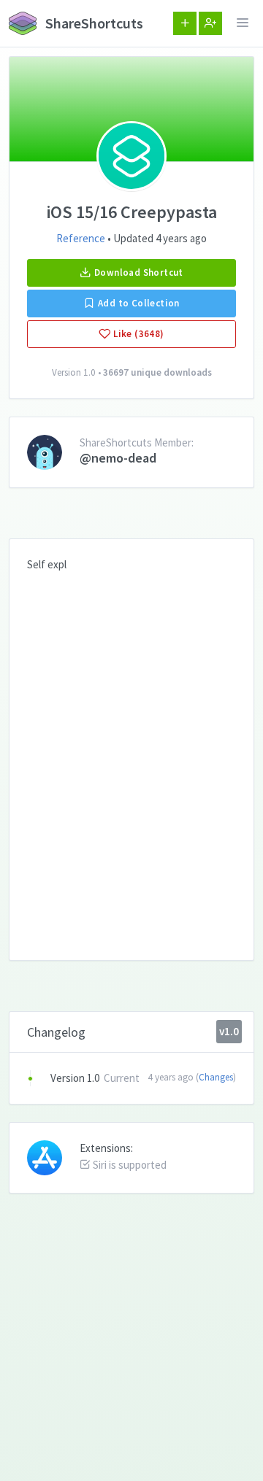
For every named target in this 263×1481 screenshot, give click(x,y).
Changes (216, 1077)
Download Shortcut (137, 272)
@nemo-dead (118, 457)
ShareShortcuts (92, 23)
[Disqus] (131, 755)
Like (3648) (137, 334)
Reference (80, 238)
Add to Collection (138, 303)
